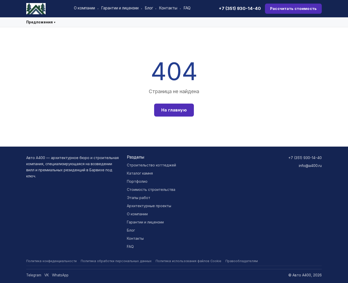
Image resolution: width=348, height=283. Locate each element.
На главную (174, 109)
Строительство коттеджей (151, 165)
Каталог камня (140, 173)
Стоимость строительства (151, 189)
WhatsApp (60, 275)
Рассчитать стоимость (293, 8)
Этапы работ (138, 197)
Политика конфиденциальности (51, 261)
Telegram (33, 275)
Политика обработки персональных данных (116, 261)
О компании (84, 8)
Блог (149, 8)
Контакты (168, 8)
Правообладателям (241, 261)
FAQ (187, 8)
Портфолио (137, 181)
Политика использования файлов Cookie (188, 261)
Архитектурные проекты (149, 206)
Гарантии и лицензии (120, 8)
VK (46, 275)
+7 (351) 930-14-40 (240, 8)
